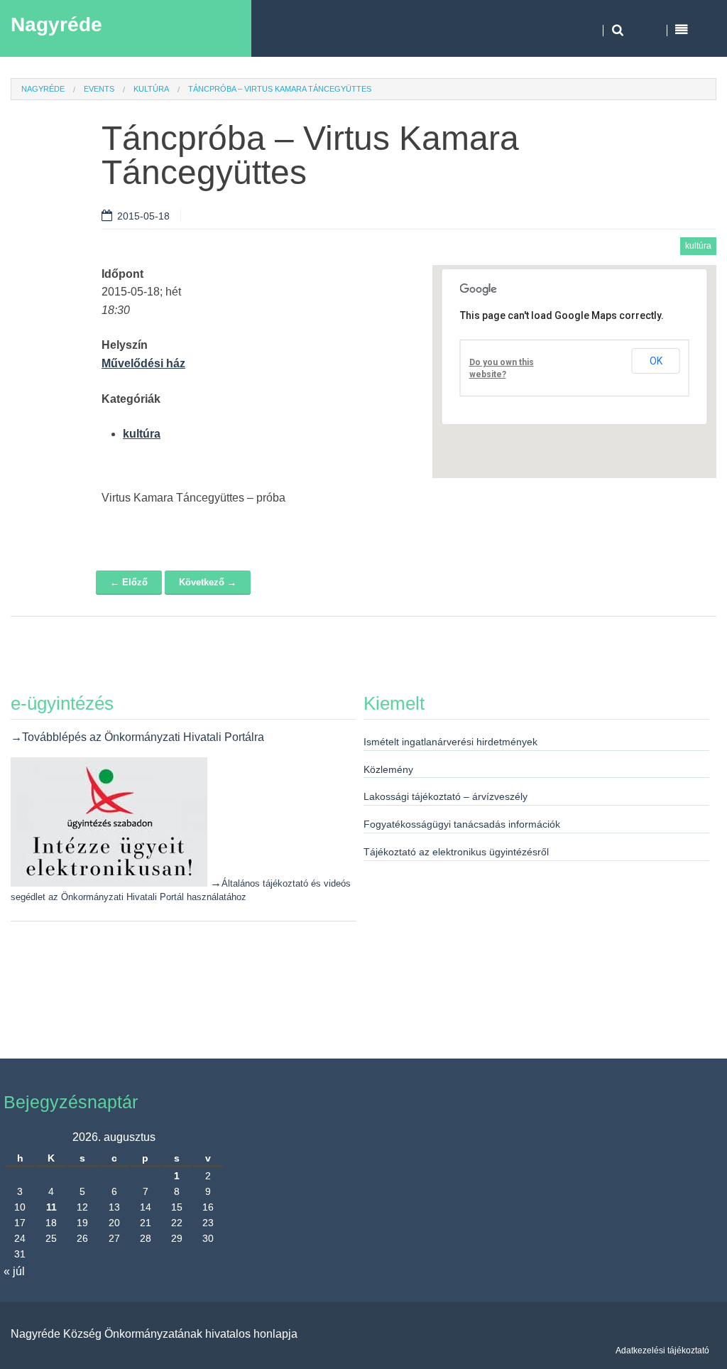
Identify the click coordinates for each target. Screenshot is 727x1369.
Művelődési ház (143, 363)
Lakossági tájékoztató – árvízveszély (446, 796)
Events (99, 89)
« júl (14, 1271)
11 (51, 1207)
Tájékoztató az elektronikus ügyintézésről (456, 851)
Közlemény (388, 769)
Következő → (207, 582)
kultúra (151, 89)
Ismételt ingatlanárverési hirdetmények (450, 741)
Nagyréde (56, 24)
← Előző (129, 582)
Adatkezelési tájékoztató (662, 1351)
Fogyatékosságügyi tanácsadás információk (462, 824)
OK (656, 361)
